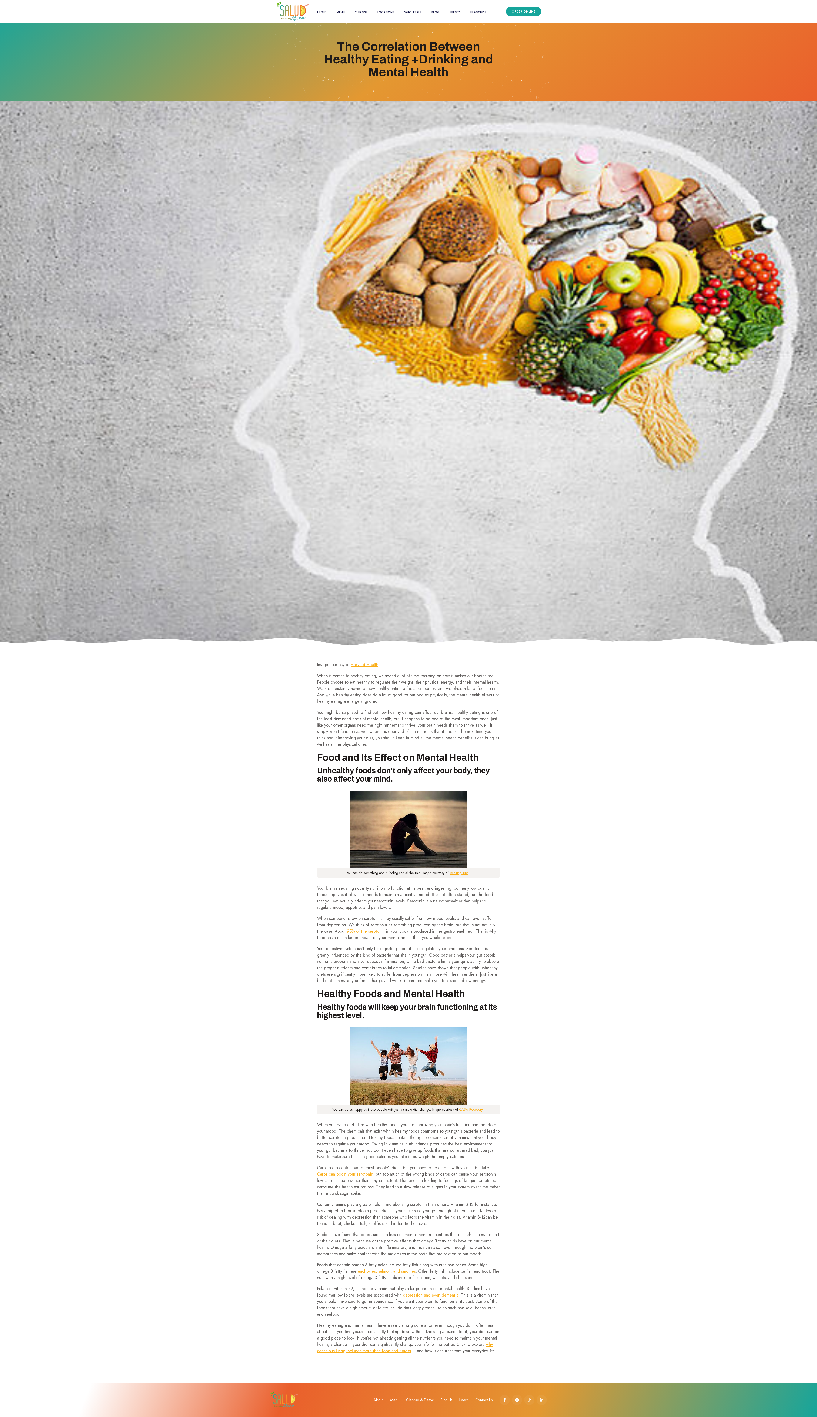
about (322, 12)
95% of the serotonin (366, 931)
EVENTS (455, 12)
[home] (293, 11)
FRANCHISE (478, 12)
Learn (463, 1400)
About (378, 1400)
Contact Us (484, 1400)
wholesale (413, 12)
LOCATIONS (385, 12)
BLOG (435, 12)
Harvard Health (364, 665)
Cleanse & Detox (420, 1400)
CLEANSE (361, 12)
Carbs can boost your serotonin (345, 1174)
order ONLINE (524, 11)
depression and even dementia (430, 1295)
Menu (394, 1400)
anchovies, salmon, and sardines (387, 1271)
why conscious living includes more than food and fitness (405, 1347)
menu (341, 12)
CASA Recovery (471, 1109)
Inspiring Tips (459, 873)
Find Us (446, 1400)
